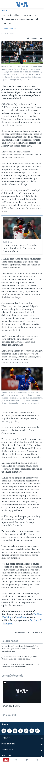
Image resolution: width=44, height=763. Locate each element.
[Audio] (16, 760)
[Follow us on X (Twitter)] (9, 731)
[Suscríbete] (31, 731)
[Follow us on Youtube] (15, 731)
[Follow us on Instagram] (37, 731)
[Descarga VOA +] (22, 692)
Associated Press (8, 28)
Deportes (6, 11)
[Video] (26, 760)
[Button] (32, 38)
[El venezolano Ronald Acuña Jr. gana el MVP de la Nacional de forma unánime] (22, 228)
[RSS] (20, 731)
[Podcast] (26, 731)
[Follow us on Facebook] (3, 731)
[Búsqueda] (37, 760)
